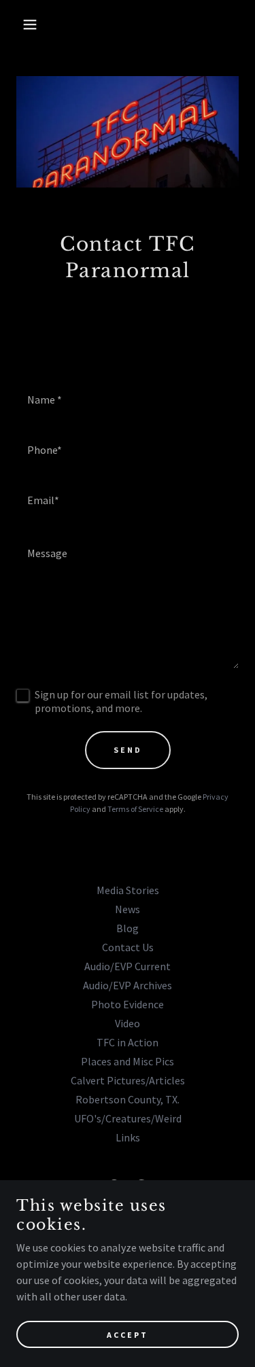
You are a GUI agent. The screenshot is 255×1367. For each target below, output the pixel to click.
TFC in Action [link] (127, 1042)
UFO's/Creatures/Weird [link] (128, 1118)
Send (128, 750)
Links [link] (128, 1137)
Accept (127, 1335)
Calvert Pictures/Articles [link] (128, 1080)
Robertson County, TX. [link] (127, 1099)
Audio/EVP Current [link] (127, 966)
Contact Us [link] (128, 947)
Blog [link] (127, 928)
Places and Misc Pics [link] (127, 1061)
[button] (20, 24)
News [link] (127, 909)
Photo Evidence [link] (127, 1004)
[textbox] (127, 399)
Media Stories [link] (128, 890)
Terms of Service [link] (135, 809)
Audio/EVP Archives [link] (127, 985)
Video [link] (127, 1023)
